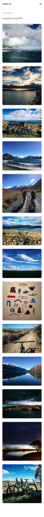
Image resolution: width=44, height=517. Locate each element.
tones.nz (6, 4)
